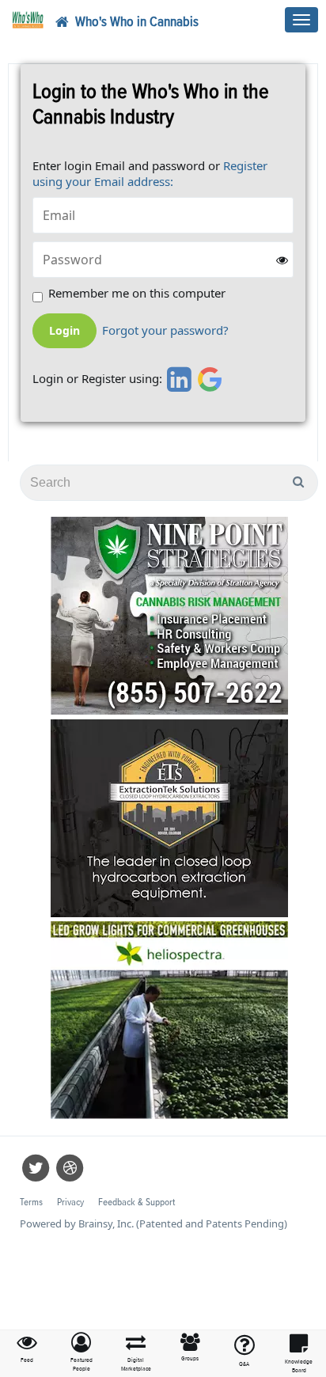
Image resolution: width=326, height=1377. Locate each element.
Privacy (70, 1202)
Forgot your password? (165, 330)
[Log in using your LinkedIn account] (176, 379)
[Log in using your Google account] (210, 379)
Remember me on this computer (137, 293)
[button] (82, 1352)
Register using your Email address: (149, 173)
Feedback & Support (136, 1202)
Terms (31, 1202)
